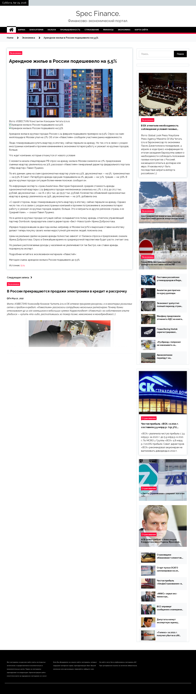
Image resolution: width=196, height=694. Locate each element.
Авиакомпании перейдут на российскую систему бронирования (168, 357)
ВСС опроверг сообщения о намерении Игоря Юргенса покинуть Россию (170, 608)
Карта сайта (141, 30)
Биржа (21, 30)
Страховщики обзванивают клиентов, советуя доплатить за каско (169, 556)
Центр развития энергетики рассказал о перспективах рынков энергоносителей (162, 217)
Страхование (92, 30)
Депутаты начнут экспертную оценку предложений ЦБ (167, 621)
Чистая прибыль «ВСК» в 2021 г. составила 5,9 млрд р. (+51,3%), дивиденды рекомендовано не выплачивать (160, 425)
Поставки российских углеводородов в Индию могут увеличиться (170, 279)
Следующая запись (18, 277)
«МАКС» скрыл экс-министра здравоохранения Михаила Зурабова (167, 595)
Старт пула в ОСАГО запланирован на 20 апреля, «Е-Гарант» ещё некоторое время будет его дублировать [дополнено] (169, 569)
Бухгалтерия (36, 30)
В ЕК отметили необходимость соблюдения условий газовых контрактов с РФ (159, 127)
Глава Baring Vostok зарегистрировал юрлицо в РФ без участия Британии (170, 331)
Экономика (124, 30)
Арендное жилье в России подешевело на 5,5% (63, 61)
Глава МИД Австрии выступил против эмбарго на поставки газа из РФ (161, 263)
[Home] (11, 30)
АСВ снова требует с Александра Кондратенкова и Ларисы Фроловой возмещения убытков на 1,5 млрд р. (160, 540)
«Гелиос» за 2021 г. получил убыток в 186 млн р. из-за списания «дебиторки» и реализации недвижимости (168, 634)
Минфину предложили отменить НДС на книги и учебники (169, 318)
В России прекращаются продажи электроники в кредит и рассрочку (67, 291)
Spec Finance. (98, 13)
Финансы (108, 30)
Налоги (52, 30)
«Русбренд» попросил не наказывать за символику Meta (169, 344)
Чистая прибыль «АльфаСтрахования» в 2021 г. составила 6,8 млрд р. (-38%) (169, 582)
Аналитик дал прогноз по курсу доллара (168, 291)
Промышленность (70, 30)
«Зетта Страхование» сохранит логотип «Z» (163, 494)
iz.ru (23, 265)
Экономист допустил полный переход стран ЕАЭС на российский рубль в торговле (169, 305)
